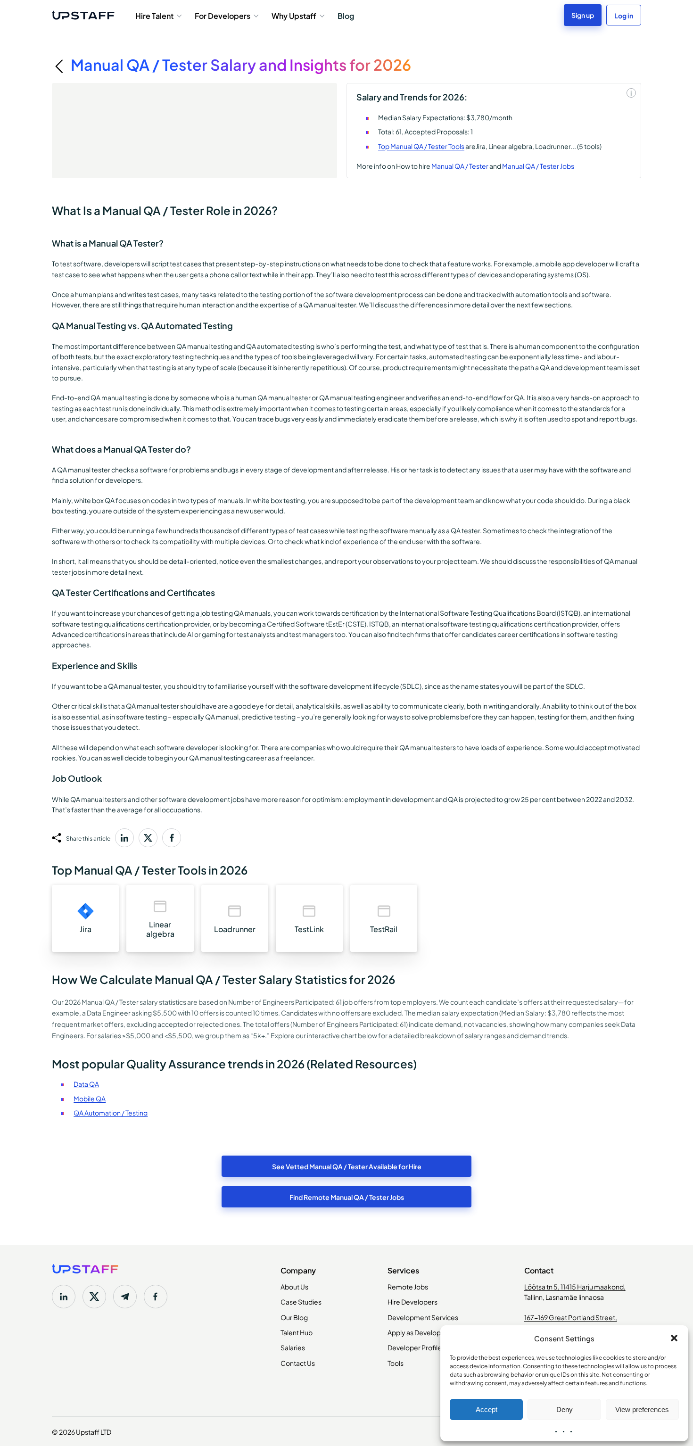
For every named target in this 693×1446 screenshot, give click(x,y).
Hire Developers (412, 1301)
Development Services (423, 1317)
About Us (294, 1286)
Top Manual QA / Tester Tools (421, 145)
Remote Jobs (408, 1286)
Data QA (86, 1083)
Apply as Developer (417, 1332)
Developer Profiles (416, 1347)
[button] (674, 1338)
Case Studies (301, 1301)
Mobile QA (90, 1098)
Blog (346, 15)
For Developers (222, 15)
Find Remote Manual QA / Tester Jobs (346, 1197)
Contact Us (297, 1362)
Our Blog (294, 1317)
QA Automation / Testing (111, 1112)
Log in (623, 15)
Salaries (292, 1347)
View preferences (642, 1409)
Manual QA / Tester (459, 165)
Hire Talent (154, 15)
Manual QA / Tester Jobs (538, 165)
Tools (396, 1362)
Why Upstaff (294, 15)
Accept (486, 1409)
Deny (564, 1409)
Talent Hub (296, 1332)
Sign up (582, 15)
